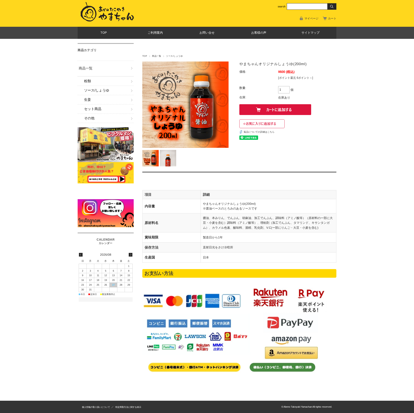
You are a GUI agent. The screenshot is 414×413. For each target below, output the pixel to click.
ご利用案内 (155, 32)
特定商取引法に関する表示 (128, 407)
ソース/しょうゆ (174, 56)
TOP (103, 32)
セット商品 (92, 109)
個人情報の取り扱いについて (96, 407)
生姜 (87, 99)
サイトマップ (310, 32)
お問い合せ (207, 32)
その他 (89, 118)
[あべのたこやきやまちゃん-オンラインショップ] (109, 23)
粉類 (87, 81)
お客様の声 (258, 32)
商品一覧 (156, 56)
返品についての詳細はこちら (259, 132)
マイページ (311, 18)
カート (332, 18)
